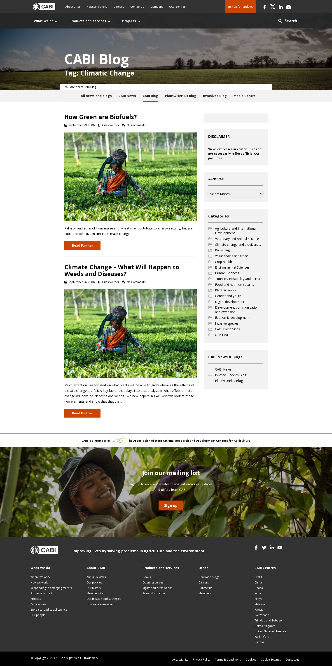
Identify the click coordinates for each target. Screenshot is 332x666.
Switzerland (262, 615)
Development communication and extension (237, 309)
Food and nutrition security (234, 284)
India (258, 593)
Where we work (40, 577)
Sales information (154, 593)
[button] (265, 7)
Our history (94, 588)
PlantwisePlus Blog (229, 380)
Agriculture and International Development (235, 230)
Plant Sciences (225, 290)
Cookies (250, 659)
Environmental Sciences (232, 267)
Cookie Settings (271, 659)
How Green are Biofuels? (100, 117)
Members (156, 7)
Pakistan (260, 610)
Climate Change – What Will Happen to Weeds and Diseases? (121, 270)
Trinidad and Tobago (268, 620)
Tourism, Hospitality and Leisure (238, 278)
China (258, 582)
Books (147, 577)
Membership (95, 593)
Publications (38, 604)
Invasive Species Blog (230, 375)
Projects (35, 599)
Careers (119, 7)
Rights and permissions (157, 588)
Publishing (222, 250)
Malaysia (260, 604)
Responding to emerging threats (51, 588)
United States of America (270, 631)
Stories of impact (41, 593)
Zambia (259, 642)
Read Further (82, 245)
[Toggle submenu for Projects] (138, 21)
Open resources (153, 582)
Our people (37, 615)
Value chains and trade (231, 256)
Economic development (232, 317)
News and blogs (97, 7)
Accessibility (180, 659)
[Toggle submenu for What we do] (56, 21)
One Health (223, 335)
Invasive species (226, 323)
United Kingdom (265, 626)
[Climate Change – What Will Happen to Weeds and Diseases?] (130, 333)
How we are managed (101, 604)
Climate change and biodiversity (238, 244)
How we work (39, 582)
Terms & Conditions (228, 659)
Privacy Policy (201, 659)
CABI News (223, 369)
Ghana (259, 588)
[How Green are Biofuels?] (130, 176)
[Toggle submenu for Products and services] (109, 21)
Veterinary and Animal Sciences (237, 238)
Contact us (137, 7)
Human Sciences (227, 273)
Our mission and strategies (104, 599)
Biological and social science (48, 610)
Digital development (229, 302)
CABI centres (177, 7)
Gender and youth (228, 296)
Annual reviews (96, 577)
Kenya (258, 599)
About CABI (72, 7)
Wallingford (262, 637)
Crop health (223, 262)
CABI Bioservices (227, 329)
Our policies (94, 582)
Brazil (258, 577)
